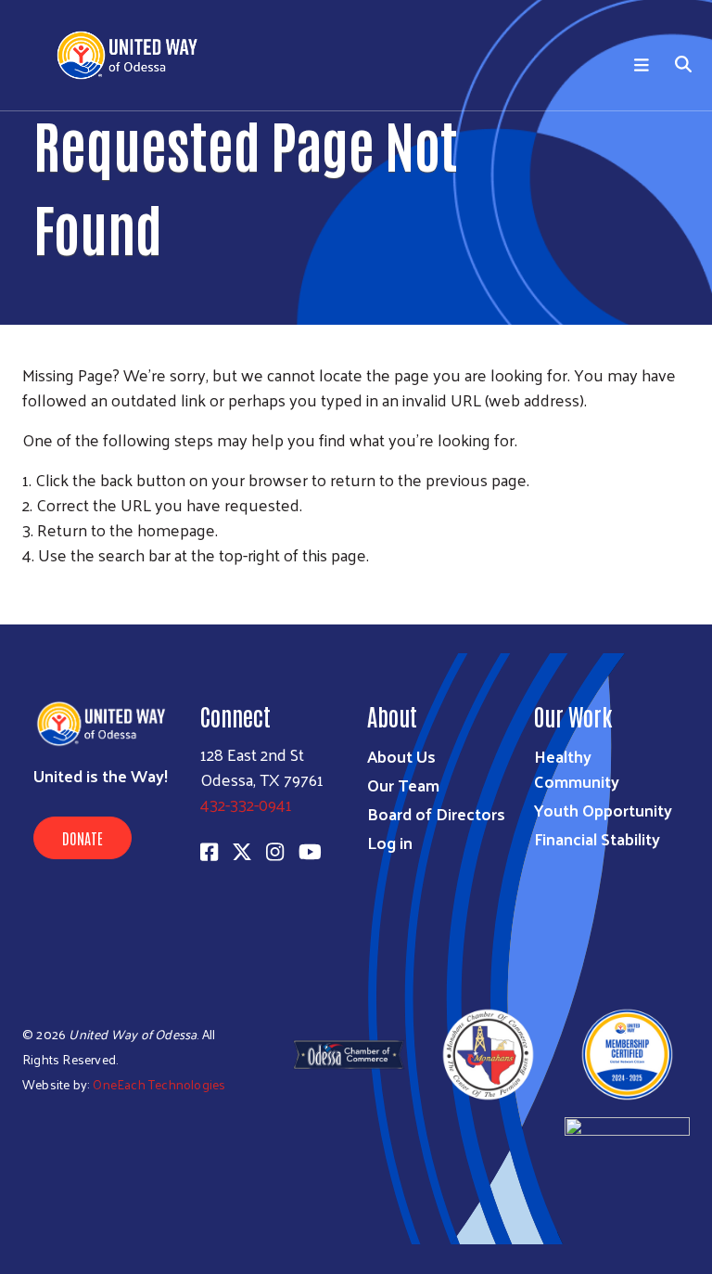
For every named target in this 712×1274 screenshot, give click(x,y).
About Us (401, 755)
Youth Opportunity (603, 809)
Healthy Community (576, 768)
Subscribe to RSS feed (29, 589)
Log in (390, 842)
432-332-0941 (246, 804)
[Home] (139, 55)
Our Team (403, 784)
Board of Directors (436, 813)
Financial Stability (597, 838)
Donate (82, 838)
